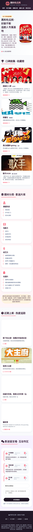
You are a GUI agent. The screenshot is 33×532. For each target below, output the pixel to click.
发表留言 (17, 499)
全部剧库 (19, 519)
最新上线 (21, 8)
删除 (26, 454)
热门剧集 (8, 8)
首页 (3, 8)
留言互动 (28, 8)
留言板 (26, 519)
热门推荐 (12, 519)
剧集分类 (15, 8)
